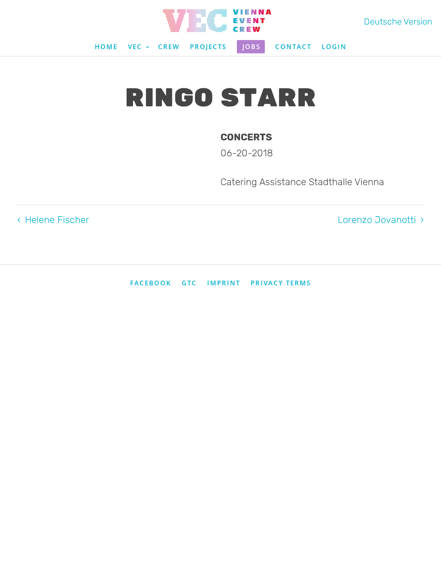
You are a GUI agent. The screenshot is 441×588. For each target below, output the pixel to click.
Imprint (223, 283)
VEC (136, 46)
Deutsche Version (398, 21)
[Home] (220, 20)
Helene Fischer (57, 220)
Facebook (150, 283)
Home (106, 46)
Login (334, 46)
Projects (208, 46)
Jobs (251, 46)
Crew (169, 46)
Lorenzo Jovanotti (377, 220)
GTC (189, 283)
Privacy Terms (281, 283)
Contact (293, 46)
